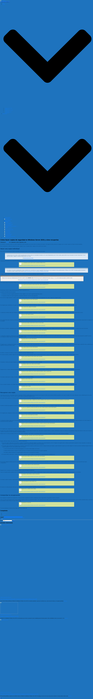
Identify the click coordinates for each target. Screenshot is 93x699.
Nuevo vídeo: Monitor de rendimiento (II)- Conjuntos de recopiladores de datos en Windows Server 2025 (19, 694)
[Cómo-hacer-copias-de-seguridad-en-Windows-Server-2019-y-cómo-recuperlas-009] (32, 341)
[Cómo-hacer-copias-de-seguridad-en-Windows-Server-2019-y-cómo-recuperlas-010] (32, 349)
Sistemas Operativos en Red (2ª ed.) (5, 597)
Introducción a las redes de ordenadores (7, 235)
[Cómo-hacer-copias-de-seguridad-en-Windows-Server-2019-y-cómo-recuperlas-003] (32, 287)
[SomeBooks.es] (3, 0)
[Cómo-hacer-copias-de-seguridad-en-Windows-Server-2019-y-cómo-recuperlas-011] (32, 359)
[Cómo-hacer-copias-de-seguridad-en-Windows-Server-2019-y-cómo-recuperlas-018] (32, 417)
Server (19, 517)
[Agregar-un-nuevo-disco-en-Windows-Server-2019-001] (46, 258)
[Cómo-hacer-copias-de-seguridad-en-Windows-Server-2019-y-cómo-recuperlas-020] (32, 438)
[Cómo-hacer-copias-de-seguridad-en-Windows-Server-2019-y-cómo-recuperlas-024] (32, 484)
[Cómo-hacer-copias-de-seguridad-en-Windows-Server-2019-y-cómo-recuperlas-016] (32, 402)
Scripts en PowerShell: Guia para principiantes (8, 225)
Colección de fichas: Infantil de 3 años (7, 218)
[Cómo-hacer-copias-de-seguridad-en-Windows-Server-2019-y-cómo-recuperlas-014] (32, 381)
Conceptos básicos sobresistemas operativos (8, 230)
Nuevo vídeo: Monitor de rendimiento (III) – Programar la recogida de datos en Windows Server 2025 (18, 599)
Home (3, 3)
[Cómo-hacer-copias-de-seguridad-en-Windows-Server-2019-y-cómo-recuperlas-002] (42, 279)
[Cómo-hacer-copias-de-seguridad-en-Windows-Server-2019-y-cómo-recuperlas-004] (32, 302)
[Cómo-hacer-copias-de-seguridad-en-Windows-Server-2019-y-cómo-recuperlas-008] (32, 332)
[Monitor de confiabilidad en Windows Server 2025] (9, 613)
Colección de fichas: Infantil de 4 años (8, 219)
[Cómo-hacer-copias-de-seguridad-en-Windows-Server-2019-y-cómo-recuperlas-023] (32, 476)
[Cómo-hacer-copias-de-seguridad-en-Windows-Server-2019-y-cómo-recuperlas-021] (32, 458)
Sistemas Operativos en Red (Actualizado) (8, 223)
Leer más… (66, 618)
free (9, 517)
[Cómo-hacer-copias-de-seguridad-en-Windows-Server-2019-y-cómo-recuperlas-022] (32, 467)
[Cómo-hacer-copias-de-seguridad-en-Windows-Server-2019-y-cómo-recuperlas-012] (32, 366)
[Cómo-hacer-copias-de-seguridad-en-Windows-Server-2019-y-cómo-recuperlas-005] (32, 309)
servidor (21, 517)
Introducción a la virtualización (10, 236)
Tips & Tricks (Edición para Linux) (7, 232)
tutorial (23, 517)
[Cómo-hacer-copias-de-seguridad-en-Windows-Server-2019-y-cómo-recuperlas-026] (32, 505)
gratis (11, 517)
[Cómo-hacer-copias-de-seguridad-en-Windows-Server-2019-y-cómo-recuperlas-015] (32, 388)
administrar (5, 517)
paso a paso (16, 517)
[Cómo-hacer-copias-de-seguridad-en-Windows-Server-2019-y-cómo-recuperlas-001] (32, 265)
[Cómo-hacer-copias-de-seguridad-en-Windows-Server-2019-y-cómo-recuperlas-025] (32, 491)
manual (13, 517)
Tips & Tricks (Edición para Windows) (8, 233)
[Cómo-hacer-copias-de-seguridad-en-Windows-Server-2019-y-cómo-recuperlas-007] (32, 325)
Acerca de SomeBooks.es (6, 237)
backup (8, 517)
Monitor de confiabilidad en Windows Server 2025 (9, 616)
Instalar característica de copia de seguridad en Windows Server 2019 (36, 271)
